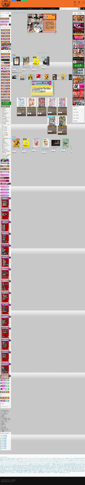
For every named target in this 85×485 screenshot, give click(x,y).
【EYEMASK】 (4, 108)
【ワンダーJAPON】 (52, 458)
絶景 (67, 471)
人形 (78, 466)
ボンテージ (44, 463)
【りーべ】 (3, 137)
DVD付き (5, 459)
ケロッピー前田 (79, 460)
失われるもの (25, 466)
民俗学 (1, 471)
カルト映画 (57, 470)
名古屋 (10, 470)
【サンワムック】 (27, 458)
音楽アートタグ (4, 417)
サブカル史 (24, 461)
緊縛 (29, 465)
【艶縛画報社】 (4, 118)
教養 (25, 465)
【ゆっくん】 (4, 153)
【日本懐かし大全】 (68, 458)
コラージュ (61, 470)
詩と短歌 (4, 471)
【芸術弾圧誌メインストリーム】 (5, 472)
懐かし (81, 464)
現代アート (50, 465)
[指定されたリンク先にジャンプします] (41, 31)
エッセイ (3, 460)
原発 (42, 465)
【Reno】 (3, 111)
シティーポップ (34, 461)
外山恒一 (13, 472)
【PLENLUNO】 (4, 110)
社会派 (32, 466)
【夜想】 (70, 471)
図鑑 (5, 467)
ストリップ (39, 461)
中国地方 (48, 471)
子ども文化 (82, 465)
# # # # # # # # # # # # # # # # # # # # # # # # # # (5, 422)
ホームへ (5, 8)
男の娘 (75, 467)
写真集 (29, 466)
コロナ (16, 461)
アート (26, 459)
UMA (17, 459)
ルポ (14, 464)
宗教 (40, 466)
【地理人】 (3, 147)
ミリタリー (61, 463)
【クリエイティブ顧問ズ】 (6, 154)
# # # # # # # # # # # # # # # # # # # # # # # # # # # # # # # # (5, 411)
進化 (76, 466)
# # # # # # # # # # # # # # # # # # (5, 423)
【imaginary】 (13, 458)
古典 (60, 465)
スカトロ (47, 470)
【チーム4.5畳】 (4, 130)
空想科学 (36, 465)
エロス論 (10, 460)
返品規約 (41, 8)
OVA (8, 459)
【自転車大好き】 (5, 126)
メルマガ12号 (4, 435)
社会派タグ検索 (4, 420)
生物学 (38, 467)
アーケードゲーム (22, 459)
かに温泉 (54, 460)
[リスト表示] (81, 8)
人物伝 (80, 466)
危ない (10, 465)
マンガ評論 (52, 463)
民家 (7, 470)
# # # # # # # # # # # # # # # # (5, 417)
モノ (80, 463)
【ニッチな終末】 (5, 132)
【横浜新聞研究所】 (40, 471)
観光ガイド (3, 465)
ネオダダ (60, 461)
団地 (35, 471)
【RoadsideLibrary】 (20, 458)
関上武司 (7, 465)
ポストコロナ (32, 463)
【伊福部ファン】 (5, 158)
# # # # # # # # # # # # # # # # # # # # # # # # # (5, 420)
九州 (32, 465)
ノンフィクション (66, 461)
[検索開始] (79, 8)
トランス (53, 461)
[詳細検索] (77, 8)
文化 (2, 425)
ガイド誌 (39, 460)
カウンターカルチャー (45, 460)
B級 (2, 459)
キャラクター (63, 460)
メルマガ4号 (3, 443)
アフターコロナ (64, 459)
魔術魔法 (4, 470)
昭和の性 (65, 466)
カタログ (51, 460)
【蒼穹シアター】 (5, 129)
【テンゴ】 (3, 131)
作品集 (77, 465)
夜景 (17, 470)
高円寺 (70, 465)
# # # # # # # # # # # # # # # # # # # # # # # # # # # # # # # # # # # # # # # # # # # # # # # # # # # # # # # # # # (4, 413)
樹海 (38, 466)
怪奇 (79, 464)
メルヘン (65, 463)
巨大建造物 (14, 465)
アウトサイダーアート (32, 459)
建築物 (40, 465)
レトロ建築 (30, 464)
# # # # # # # (3, 424)
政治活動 (25, 467)
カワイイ (58, 460)
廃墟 (8, 458)
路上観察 (33, 470)
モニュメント (77, 463)
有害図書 (25, 470)
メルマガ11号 (4, 437)
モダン (69, 463)
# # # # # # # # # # (6, 412)
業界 (27, 465)
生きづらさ (29, 467)
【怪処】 (3, 140)
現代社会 (54, 465)
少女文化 (59, 466)
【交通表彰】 (25, 471)
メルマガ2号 (3, 446)
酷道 (42, 472)
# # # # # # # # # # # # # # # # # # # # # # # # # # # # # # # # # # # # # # (5, 425)
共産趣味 (20, 465)
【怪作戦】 (3, 139)
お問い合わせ (53, 8)
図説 (7, 467)
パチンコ (82, 461)
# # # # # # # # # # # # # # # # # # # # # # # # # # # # (5, 418)
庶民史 (48, 466)
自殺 (12, 466)
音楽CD (65, 470)
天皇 (72, 470)
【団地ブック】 (4, 146)
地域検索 (2, 423)
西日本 (43, 467)
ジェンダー (29, 461)
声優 (40, 467)
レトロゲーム (25, 464)
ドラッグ (44, 470)
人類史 (83, 466)
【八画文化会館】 (5, 150)
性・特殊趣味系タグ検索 (5, 418)
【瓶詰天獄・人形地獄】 (6, 151)
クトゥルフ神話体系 (69, 460)
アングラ (68, 459)
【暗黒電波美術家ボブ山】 (6, 138)
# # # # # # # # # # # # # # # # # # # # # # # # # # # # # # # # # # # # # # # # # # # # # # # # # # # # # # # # (5, 410)
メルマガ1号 (3, 448)
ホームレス (22, 463)
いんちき (79, 459)
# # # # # (3, 427)
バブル (7, 463)
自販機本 (18, 466)
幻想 (47, 465)
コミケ (8, 461)
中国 (83, 467)
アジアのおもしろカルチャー (46, 459)
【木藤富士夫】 (4, 152)
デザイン (49, 461)
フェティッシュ (11, 463)
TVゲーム (14, 459)
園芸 (71, 464)
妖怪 (28, 470)
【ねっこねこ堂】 (5, 133)
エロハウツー (14, 460)
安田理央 (58, 464)
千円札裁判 (47, 467)
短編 (72, 467)
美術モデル (36, 472)
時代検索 (2, 416)
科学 (76, 464)
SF (9, 459)
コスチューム (3, 461)
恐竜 (23, 465)
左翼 (72, 465)
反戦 (69, 470)
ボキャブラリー (26, 463)
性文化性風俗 (21, 467)
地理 (77, 467)
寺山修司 (9, 466)
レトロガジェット (19, 464)
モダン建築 (72, 463)
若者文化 (35, 466)
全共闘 (52, 467)
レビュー (33, 464)
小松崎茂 (51, 466)
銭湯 (50, 467)
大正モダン (69, 467)
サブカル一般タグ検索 (5, 411)
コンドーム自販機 (54, 472)
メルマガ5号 (3, 441)
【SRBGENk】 (4, 114)
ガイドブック (35, 460)
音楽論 (74, 464)
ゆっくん (31, 472)
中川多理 (79, 471)
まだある (48, 463)
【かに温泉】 (4, 123)
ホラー (51, 470)
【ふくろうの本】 (34, 458)
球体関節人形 (74, 471)
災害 (74, 465)
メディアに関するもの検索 (5, 419)
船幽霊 (82, 470)
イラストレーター (74, 459)
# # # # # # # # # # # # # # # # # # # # (5, 419)
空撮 (34, 465)
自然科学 (14, 466)
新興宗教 (69, 466)
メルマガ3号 (3, 445)
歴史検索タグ (3, 424)
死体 (6, 466)
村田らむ (62, 467)
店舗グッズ (2, 458)
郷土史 (74, 470)
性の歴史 (13, 467)
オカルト (18, 460)
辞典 (21, 466)
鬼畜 (67, 470)
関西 (45, 471)
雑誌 (79, 465)
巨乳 (17, 465)
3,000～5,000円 (75, 115)
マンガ (14, 471)
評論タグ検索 (3, 427)
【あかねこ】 (4, 115)
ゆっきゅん (3, 464)
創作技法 (55, 467)
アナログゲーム (53, 459)
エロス (7, 460)
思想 (1, 466)
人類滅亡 (1, 467)
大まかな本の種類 (4, 413)
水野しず (9, 467)
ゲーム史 (74, 460)
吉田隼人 (8, 471)
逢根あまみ (54, 464)
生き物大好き (34, 467)
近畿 (51, 471)
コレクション (11, 461)
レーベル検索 (3, 412)
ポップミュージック (38, 463)
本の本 (1, 470)
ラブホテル (11, 464)
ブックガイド (17, 463)
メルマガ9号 (3, 438)
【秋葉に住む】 (4, 116)
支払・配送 (30, 8)
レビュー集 (38, 464)
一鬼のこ (62, 464)
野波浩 (22, 470)
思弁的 (4, 466)
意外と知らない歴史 (4, 428)
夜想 (19, 470)
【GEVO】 (3, 109)
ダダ (16, 472)
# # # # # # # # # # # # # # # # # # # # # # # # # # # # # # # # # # (3, 415)
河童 (84, 470)
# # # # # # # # (4, 429)
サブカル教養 (19, 461)
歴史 (30, 470)
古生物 (57, 465)
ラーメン (7, 464)
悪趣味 (41, 470)
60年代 (80, 458)
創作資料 (59, 467)
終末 (42, 466)
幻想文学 (82, 471)
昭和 (62, 466)
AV (0, 459)
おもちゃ (30, 460)
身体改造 (72, 466)
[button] (28, 34)
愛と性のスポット (49, 464)
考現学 (64, 465)
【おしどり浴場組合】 (5, 121)
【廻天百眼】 (4, 122)
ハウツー (79, 461)
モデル (69, 472)
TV (11, 459)
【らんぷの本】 (40, 458)
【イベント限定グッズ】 (6, 117)
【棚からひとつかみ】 (5, 145)
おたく (27, 460)
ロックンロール (42, 464)
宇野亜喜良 (66, 464)
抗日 (62, 465)
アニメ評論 (59, 459)
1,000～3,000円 (75, 112)
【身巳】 (3, 136)
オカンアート (23, 460)
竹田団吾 (80, 467)
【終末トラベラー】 (5, 144)
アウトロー (38, 459)
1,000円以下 (75, 109)
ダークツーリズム (45, 461)
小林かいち (56, 466)
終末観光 (45, 466)
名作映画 (13, 470)
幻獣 (45, 465)
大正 (66, 467)
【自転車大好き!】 (5, 143)
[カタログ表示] (84, 8)
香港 (67, 465)
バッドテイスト (2, 463)
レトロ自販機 (59, 472)
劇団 (58, 471)
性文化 (17, 467)
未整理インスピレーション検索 (5, 431)
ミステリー (57, 463)
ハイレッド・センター (73, 461)
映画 (69, 464)
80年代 (83, 458)
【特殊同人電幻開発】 (5, 155)
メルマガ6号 (3, 440)
